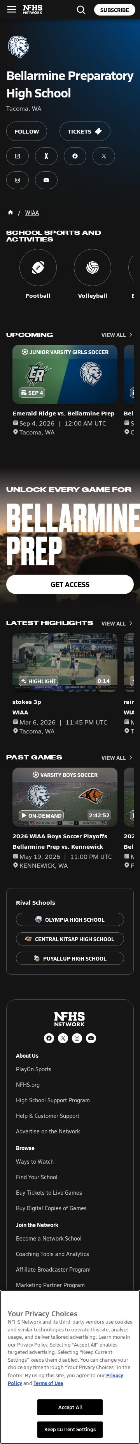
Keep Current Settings (70, 1429)
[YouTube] (91, 1038)
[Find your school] (81, 10)
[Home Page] (10, 212)
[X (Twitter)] (63, 1038)
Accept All (70, 1407)
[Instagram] (77, 1038)
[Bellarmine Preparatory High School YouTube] (46, 180)
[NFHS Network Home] (33, 9)
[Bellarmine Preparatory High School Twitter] (104, 156)
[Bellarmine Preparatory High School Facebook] (75, 156)
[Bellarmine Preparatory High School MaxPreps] (46, 156)
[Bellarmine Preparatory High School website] (17, 156)
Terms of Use (48, 1383)
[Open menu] (12, 9)
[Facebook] (49, 1038)
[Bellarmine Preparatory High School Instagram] (17, 180)
